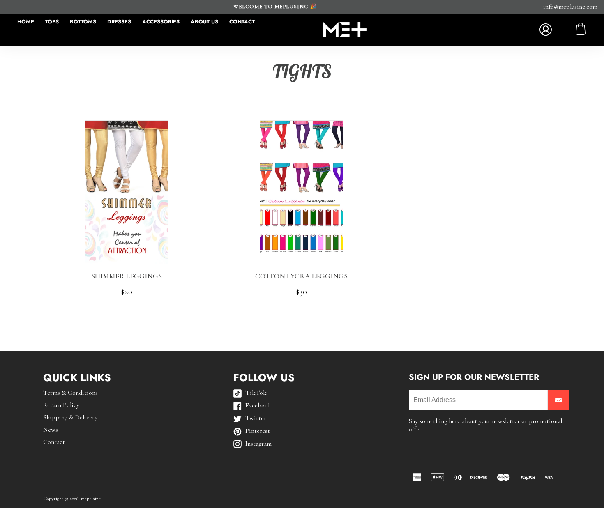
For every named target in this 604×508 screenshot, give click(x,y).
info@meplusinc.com (570, 6)
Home (25, 21)
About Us (204, 21)
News (50, 429)
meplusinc (91, 498)
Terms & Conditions (70, 392)
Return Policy (61, 405)
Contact (242, 21)
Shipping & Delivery (70, 417)
